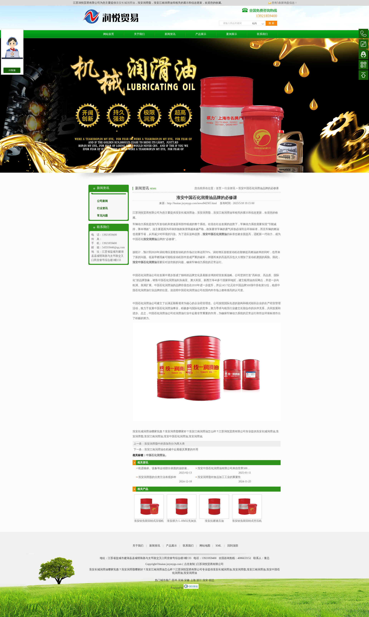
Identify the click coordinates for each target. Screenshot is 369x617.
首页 (218, 188)
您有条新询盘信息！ (284, 2)
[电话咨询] (363, 33)
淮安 (205, 580)
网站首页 (108, 34)
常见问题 (102, 215)
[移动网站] (363, 65)
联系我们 (262, 34)
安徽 (186, 580)
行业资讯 (102, 208)
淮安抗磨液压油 (214, 520)
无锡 (180, 580)
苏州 (174, 580)
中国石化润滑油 (155, 455)
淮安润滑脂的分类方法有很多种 (157, 477)
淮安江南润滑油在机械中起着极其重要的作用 (171, 449)
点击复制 (189, 564)
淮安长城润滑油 (125, 2)
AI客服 (12, 70)
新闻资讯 (170, 34)
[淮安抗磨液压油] (214, 517)
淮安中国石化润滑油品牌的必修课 (258, 188)
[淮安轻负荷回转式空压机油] (247, 517)
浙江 (199, 580)
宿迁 (211, 580)
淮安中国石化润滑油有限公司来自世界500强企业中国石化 (232, 468)
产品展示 (200, 34)
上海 (193, 580)
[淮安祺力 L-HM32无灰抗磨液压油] (181, 517)
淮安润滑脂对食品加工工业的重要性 (219, 477)
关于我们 (139, 34)
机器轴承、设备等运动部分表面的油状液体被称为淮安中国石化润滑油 (180, 468)
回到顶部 (232, 545)
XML (218, 545)
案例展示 (231, 34)
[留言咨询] (363, 44)
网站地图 (204, 545)
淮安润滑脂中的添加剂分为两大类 (164, 443)
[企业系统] (191, 587)
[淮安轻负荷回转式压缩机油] (149, 517)
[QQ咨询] (363, 54)
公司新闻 (102, 201)
